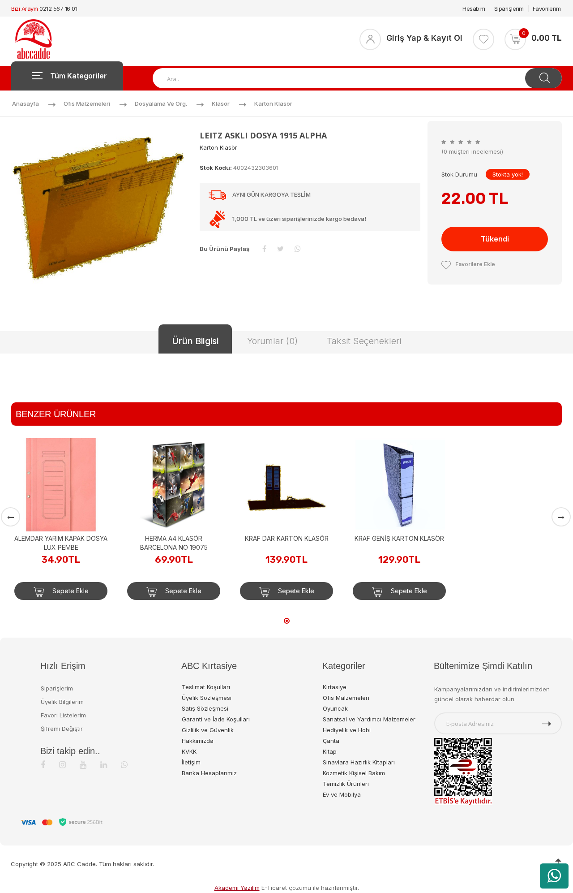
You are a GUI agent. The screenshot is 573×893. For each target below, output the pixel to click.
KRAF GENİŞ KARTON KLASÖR (399, 538)
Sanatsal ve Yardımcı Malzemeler (369, 719)
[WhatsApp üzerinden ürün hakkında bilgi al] (554, 876)
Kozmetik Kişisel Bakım (354, 773)
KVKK (189, 751)
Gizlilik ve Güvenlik (208, 729)
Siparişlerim (509, 8)
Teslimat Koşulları (206, 686)
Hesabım (473, 8)
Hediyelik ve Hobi (347, 729)
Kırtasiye (334, 686)
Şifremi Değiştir (62, 728)
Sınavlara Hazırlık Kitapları (359, 762)
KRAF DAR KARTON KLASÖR (287, 538)
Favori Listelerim (63, 715)
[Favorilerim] (483, 39)
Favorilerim (547, 8)
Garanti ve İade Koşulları (216, 719)
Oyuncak (335, 708)
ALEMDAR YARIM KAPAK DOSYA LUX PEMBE (60, 543)
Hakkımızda (198, 740)
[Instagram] (62, 764)
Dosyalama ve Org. (161, 103)
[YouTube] (83, 764)
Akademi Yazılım (237, 887)
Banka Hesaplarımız (209, 773)
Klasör (221, 103)
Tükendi (495, 238)
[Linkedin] (103, 764)
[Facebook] (43, 764)
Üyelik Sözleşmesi (206, 697)
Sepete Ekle (70, 591)
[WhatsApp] (124, 764)
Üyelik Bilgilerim (62, 701)
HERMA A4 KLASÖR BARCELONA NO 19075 (174, 543)
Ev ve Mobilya (342, 794)
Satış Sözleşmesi (205, 708)
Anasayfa (25, 103)
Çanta (331, 740)
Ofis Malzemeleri (87, 103)
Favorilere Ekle (475, 264)
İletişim (191, 762)
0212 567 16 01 (58, 8)
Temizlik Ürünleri (346, 783)
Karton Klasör (273, 103)
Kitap (330, 751)
